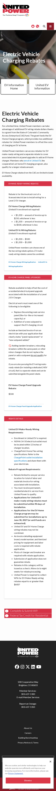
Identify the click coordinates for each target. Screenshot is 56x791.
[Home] (16, 9)
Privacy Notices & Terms (28, 742)
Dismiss (28, 780)
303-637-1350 (28, 707)
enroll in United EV (32, 160)
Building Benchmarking (28, 738)
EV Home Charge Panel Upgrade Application (25, 406)
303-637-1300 (28, 694)
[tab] (28, 611)
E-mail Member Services (28, 697)
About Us (28, 728)
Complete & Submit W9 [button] (24, 610)
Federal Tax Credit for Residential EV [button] (26, 616)
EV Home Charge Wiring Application (22, 262)
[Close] (50, 762)
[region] (28, 773)
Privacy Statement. (15, 773)
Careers (28, 733)
